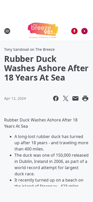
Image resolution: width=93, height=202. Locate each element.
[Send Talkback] (74, 31)
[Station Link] (43, 31)
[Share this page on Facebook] (55, 98)
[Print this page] (85, 98)
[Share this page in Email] (75, 98)
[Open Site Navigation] (7, 31)
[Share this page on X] (65, 98)
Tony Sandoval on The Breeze (29, 49)
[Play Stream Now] (84, 31)
